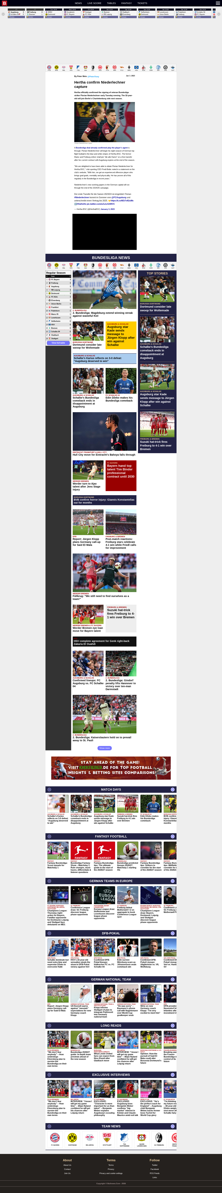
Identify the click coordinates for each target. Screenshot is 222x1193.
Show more (104, 748)
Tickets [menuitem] (142, 3)
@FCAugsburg (119, 197)
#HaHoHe (81, 204)
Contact (67, 1169)
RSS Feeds (155, 1173)
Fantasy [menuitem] (126, 3)
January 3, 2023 (108, 209)
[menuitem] (23, 3)
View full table (58, 343)
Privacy (111, 1169)
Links (154, 1177)
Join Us (67, 1173)
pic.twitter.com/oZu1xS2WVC (101, 204)
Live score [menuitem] (94, 3)
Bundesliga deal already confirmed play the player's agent (102, 148)
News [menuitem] (78, 3)
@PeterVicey (93, 76)
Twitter (155, 1165)
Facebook (155, 1169)
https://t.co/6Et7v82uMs (122, 201)
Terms (111, 1165)
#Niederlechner (81, 197)
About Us (67, 1165)
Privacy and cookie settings (111, 1173)
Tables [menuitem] (111, 3)
